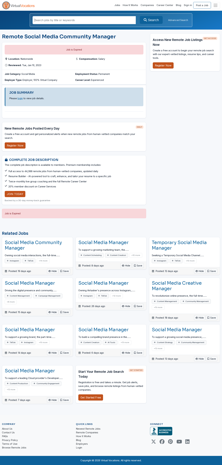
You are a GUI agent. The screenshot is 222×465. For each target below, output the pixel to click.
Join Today (15, 194)
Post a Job (202, 5)
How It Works (130, 5)
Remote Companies (87, 432)
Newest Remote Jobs (88, 428)
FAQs (5, 436)
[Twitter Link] (153, 441)
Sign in (188, 5)
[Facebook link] (162, 441)
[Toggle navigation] (215, 5)
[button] (64, 271)
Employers (82, 443)
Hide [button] (54, 271)
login (20, 98)
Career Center (165, 5)
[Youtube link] (179, 441)
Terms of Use (9, 443)
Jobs (117, 5)
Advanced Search (178, 20)
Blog (178, 5)
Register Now (15, 145)
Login (79, 447)
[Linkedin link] (187, 441)
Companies (147, 5)
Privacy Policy (10, 440)
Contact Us (8, 432)
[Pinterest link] (170, 441)
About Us (7, 428)
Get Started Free (90, 397)
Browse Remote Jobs (14, 447)
